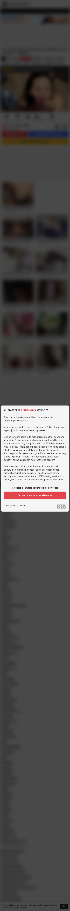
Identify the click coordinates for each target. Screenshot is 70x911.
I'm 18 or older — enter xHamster (35, 495)
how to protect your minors (16, 506)
